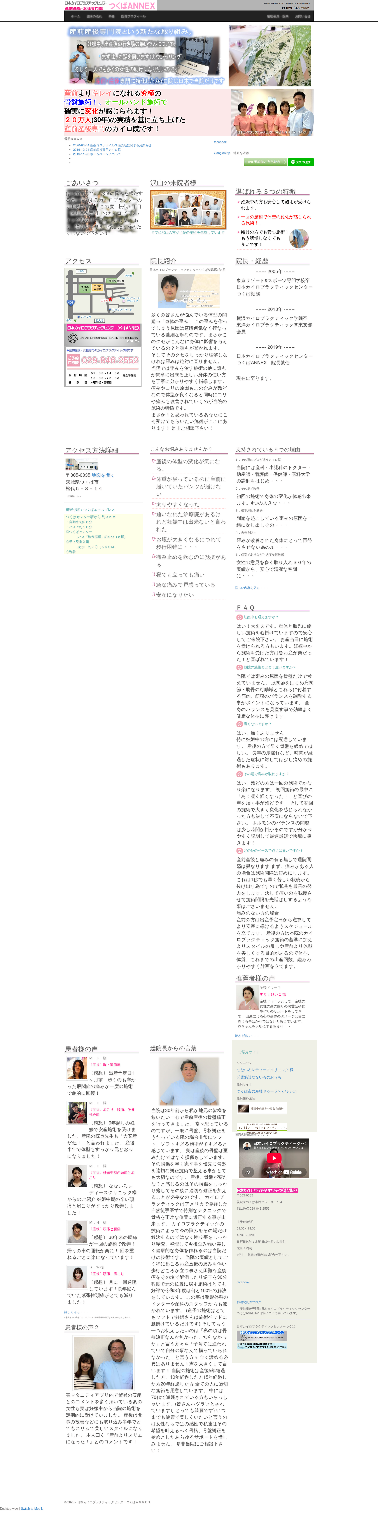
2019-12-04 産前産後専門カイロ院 (97, 149)
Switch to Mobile (32, 1508)
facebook (220, 142)
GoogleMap (222, 153)
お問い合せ (302, 16)
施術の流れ (94, 16)
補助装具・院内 (278, 16)
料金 (111, 16)
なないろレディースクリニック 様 (265, 1069)
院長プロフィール (133, 16)
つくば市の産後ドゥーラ (266, 1091)
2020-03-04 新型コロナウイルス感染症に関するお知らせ (112, 145)
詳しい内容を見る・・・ (252, 587)
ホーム (75, 16)
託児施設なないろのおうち (259, 1077)
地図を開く (103, 474)
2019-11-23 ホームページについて (97, 154)
